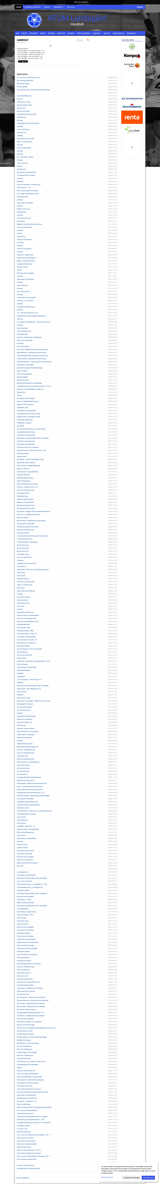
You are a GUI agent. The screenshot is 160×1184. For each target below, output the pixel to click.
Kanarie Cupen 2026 (23, 111)
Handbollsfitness (22, 820)
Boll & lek (70, 7)
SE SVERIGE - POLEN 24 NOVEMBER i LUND (30, 459)
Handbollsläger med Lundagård (27, 1052)
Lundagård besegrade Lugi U (26, 307)
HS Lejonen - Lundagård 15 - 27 (26, 1101)
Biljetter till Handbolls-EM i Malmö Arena (29, 224)
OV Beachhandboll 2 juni (24, 539)
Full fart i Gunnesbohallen (25, 340)
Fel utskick (20, 343)
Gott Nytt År (20, 426)
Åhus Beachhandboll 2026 (25, 80)
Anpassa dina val (107, 1177)
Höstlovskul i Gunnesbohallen (26, 297)
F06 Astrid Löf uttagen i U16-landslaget (29, 1022)
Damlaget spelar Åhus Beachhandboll (29, 777)
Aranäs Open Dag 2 (23, 548)
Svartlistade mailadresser (25, 420)
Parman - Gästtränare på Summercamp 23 (30, 786)
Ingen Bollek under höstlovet (26, 462)
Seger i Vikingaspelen (23, 481)
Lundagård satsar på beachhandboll (28, 805)
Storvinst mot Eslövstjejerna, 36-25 (27, 621)
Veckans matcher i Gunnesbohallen (28, 615)
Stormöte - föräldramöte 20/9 (26, 750)
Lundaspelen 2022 (22, 872)
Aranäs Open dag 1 (23, 551)
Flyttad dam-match (23, 921)
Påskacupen (21, 588)
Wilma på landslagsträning (25, 832)
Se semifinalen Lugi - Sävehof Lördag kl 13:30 (31, 1061)
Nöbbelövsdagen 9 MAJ (24, 105)
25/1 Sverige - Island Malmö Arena (27, 193)
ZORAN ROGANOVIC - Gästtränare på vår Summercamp (34, 362)
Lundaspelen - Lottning (24, 899)
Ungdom (46, 7)
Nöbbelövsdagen (22, 377)
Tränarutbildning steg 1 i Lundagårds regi (30, 887)
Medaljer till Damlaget (23, 1040)
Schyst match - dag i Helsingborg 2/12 (29, 689)
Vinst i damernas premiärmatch (26, 1159)
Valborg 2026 (21, 108)
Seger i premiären (22, 328)
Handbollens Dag (22, 334)
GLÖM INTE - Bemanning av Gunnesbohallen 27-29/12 (33, 661)
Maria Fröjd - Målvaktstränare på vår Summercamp (32, 349)
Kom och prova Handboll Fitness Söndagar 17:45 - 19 (33, 1135)
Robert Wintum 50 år (23, 603)
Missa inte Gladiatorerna (24, 1049)
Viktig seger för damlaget (25, 203)
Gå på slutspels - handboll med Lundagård (30, 1080)
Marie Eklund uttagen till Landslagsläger (29, 383)
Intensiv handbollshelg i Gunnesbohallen (29, 1077)
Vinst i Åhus (20, 606)
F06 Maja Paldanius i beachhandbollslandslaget (32, 1037)
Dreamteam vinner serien (24, 1086)
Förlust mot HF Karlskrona (25, 860)
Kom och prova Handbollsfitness (27, 1110)
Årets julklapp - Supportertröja (26, 912)
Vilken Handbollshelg (23, 1104)
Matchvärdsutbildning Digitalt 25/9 (28, 747)
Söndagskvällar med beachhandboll (28, 1168)
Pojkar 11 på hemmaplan (24, 142)
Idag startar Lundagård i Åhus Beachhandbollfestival (33, 511)
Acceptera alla (148, 1178)
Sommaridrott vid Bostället (25, 365)
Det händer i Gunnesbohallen (26, 435)
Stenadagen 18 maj (23, 554)
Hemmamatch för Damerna (25, 930)
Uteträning (20, 560)
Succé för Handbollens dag (25, 967)
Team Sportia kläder (23, 957)
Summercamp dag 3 (23, 771)
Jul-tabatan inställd (23, 890)
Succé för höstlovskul (24, 710)
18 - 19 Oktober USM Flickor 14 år (27, 313)
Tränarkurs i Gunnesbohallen (26, 582)
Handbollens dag (22, 756)
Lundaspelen (21, 676)
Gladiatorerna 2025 (23, 380)
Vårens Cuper (21, 835)
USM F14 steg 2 (22, 918)
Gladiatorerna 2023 (23, 808)
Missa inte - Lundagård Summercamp (28, 514)
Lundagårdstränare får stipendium (27, 1064)
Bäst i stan (20, 866)
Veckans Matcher (22, 285)
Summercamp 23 (22, 774)
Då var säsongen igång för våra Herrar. (29, 1153)
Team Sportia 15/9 (22, 976)
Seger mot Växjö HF (23, 468)
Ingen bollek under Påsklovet (26, 591)
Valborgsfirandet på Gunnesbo (26, 814)
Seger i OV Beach (22, 371)
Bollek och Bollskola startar (25, 759)
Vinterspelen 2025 (22, 407)
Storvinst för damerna (23, 597)
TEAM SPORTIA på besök (25, 744)
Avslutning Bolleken (23, 533)
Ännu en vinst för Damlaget (25, 945)
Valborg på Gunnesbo (24, 1058)
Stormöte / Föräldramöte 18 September (29, 337)
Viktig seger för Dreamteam (25, 279)
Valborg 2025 (21, 392)
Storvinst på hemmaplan (24, 707)
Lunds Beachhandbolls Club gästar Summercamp (32, 355)
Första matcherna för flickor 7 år (27, 640)
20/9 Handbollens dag (24, 331)
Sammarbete (21, 221)
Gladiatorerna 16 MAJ (23, 102)
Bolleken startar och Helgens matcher (28, 417)
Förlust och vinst (22, 844)
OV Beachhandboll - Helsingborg (27, 542)
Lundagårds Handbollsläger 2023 (27, 802)
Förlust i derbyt (21, 658)
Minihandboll (58, 7)
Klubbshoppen (21, 212)
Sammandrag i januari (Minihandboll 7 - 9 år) (30, 1119)
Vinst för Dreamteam (23, 970)
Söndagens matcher (23, 951)
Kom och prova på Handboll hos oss (28, 77)
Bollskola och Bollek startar (25, 502)
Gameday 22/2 (21, 169)
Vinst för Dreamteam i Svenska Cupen (28, 184)
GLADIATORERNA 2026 (24, 96)
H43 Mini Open (21, 117)
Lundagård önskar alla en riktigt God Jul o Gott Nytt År (34, 1122)
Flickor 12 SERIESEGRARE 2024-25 (27, 401)
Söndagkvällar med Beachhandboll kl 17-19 (30, 1012)
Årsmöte (19, 166)
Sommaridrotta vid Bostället (25, 524)
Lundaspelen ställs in (23, 1125)
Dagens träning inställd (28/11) (26, 258)
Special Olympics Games (25, 1031)
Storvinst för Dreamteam (24, 737)
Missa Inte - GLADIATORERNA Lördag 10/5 (30, 389)
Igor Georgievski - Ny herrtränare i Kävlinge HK (31, 997)
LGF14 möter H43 (22, 163)
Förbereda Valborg (23, 579)
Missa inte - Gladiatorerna (25, 1055)
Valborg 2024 (21, 572)
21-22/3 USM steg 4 (23, 129)
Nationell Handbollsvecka (25, 979)
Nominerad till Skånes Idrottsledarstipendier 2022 (32, 1092)
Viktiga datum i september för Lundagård (30, 988)
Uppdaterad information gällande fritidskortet (31, 316)
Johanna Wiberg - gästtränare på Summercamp (32, 358)
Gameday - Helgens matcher (26, 728)
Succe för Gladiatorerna (24, 1046)
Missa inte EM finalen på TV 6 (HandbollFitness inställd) (34, 1107)
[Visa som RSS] (88, 40)
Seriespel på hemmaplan (24, 264)
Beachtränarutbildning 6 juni (25, 530)
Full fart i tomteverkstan (24, 248)
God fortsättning (22, 652)
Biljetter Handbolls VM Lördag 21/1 (28, 863)
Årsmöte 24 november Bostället (27, 1144)
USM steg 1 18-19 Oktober (25, 300)
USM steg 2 (20, 242)
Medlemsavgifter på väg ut (25, 478)
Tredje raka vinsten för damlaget (27, 948)
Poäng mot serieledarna (24, 239)
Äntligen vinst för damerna (25, 404)
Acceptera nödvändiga (131, 1178)
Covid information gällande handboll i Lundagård (32, 1116)
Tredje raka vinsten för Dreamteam (27, 447)
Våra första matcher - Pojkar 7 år (27, 634)
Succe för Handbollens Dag (25, 490)
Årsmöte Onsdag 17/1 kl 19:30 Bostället (29, 649)
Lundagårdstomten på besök (26, 432)
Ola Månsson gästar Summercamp (28, 527)
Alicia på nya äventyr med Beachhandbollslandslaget (33, 90)
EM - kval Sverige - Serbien (25, 157)
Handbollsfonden (22, 197)
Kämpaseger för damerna (25, 704)
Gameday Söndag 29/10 (24, 722)
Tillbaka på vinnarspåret (24, 719)
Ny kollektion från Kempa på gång (27, 1083)
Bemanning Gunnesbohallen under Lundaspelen (32, 878)
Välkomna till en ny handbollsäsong (28, 762)
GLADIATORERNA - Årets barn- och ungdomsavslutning (34, 811)
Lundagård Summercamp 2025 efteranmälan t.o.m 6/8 (34, 386)
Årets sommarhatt (22, 517)
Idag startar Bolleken (23, 646)
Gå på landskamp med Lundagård (27, 731)
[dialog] (128, 1172)
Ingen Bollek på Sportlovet (25, 612)
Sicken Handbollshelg (24, 148)
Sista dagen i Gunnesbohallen (26, 875)
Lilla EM (19, 233)
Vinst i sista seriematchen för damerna (29, 1089)
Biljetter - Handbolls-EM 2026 (26, 261)
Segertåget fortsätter (23, 933)
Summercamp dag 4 (23, 768)
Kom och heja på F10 (23, 291)
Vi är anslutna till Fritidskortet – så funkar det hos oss (33, 322)
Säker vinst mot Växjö (23, 698)
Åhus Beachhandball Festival (26, 505)
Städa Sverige (21, 725)
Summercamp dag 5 (23, 765)
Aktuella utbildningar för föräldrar (27, 484)
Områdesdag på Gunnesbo (25, 1034)
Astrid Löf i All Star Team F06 (26, 1070)
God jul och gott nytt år (24, 218)
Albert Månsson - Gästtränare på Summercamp (31, 352)
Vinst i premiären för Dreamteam (27, 954)
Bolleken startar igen (23, 209)
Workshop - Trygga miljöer (25, 255)
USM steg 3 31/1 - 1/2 (23, 187)
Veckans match (22, 456)
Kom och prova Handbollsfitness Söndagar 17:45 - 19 (33, 1156)
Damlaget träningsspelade (25, 985)
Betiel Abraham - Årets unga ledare (28, 1043)
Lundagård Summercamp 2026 (26, 114)
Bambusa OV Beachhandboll (26, 1025)
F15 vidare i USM (22, 1129)
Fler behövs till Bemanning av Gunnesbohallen (31, 429)
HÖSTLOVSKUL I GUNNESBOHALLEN (28, 465)
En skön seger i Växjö (23, 627)
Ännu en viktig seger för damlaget (27, 190)
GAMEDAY (23, 40)
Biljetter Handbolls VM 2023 (25, 902)
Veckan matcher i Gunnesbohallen (27, 472)
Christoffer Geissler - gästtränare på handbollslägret (33, 795)
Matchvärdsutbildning (24, 1132)
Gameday (20, 120)
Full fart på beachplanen (24, 374)
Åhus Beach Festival (23, 83)
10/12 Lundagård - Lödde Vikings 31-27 (29, 679)
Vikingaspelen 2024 (23, 493)
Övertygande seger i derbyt (25, 630)
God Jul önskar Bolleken (24, 227)
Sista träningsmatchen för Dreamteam (29, 964)
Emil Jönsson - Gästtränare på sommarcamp (31, 1003)
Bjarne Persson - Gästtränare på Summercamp (31, 520)
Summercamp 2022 (23, 994)
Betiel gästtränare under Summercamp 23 (30, 789)
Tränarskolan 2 (21, 566)
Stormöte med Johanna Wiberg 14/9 (28, 982)
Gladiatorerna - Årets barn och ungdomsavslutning (33, 569)
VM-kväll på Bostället (23, 670)
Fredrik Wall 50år (22, 87)
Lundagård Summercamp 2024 (26, 563)
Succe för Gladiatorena (24, 557)
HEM (19, 7)
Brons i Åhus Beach (23, 346)
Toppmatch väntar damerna (25, 850)
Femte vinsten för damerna (25, 936)
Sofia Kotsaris (21, 817)
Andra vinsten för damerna (25, 1138)
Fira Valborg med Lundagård (26, 398)
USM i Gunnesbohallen (24, 1147)
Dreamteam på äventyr (24, 960)
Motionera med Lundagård (25, 273)
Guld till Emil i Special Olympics (26, 1009)
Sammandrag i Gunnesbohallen (27, 667)
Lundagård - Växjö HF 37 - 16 (26, 826)
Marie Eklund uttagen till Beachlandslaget (30, 368)
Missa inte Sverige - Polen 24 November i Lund (31, 450)
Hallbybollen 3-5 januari (24, 423)
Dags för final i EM (22, 924)
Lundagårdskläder (22, 909)
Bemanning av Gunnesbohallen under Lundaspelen (33, 438)
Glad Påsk (20, 126)
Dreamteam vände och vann (25, 138)
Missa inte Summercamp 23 (25, 780)
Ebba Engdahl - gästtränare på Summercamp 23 (32, 783)
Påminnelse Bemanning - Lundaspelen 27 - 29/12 (32, 884)
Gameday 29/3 (21, 132)
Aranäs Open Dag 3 (23, 545)
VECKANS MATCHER (23, 475)
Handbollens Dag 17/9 (24, 973)
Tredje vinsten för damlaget (25, 734)
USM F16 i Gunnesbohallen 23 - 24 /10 (29, 1150)
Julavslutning (21, 236)
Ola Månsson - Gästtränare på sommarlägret (31, 1015)
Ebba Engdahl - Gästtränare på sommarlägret (31, 1006)
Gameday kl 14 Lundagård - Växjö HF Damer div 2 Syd (33, 701)
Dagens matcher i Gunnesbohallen (27, 942)
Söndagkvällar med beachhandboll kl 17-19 (30, 792)
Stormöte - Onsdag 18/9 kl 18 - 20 (27, 487)
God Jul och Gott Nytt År (24, 655)
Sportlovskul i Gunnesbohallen (26, 172)
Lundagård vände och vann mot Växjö (28, 413)
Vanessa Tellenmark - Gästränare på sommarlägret (32, 1000)
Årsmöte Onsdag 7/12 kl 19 (25, 915)
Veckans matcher (22, 267)
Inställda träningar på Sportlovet (27, 1098)
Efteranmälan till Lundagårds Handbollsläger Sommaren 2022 (36, 1028)
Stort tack (20, 99)
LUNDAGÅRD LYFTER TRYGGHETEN (28, 123)
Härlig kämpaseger (23, 453)
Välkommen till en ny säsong (26, 991)
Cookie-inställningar (22, 1178)
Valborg (19, 395)
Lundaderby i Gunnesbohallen (26, 637)
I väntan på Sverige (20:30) (25, 1113)
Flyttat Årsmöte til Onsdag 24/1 (26, 643)
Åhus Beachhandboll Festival (26, 508)
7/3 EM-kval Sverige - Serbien (26, 175)
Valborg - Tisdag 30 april (24, 585)
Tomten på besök (22, 664)
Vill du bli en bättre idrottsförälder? (28, 1074)
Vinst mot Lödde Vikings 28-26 (26, 618)
